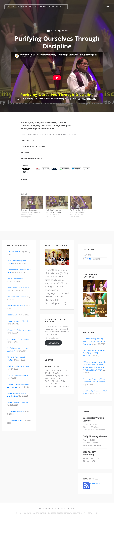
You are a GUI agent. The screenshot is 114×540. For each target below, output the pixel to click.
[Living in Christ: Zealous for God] (101, 286)
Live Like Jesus (13, 252)
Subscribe (53, 342)
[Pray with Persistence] (101, 311)
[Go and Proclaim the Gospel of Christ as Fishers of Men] (89, 311)
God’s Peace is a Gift (15, 420)
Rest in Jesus (12, 315)
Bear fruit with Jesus (16, 306)
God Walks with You (15, 411)
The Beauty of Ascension (17, 375)
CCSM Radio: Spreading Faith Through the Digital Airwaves (94, 341)
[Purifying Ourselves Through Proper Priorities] (32, 202)
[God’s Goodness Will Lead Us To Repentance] (89, 286)
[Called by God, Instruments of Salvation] (101, 299)
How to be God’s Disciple (18, 321)
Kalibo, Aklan (52, 366)
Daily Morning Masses (95, 436)
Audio (65, 31)
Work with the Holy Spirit (18, 366)
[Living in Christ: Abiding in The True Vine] (89, 299)
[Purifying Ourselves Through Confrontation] (81, 202)
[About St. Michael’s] (57, 257)
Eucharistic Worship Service (94, 419)
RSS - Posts (95, 483)
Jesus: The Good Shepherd (18, 402)
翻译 (91, 259)
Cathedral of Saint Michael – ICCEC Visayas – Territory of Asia (36, 7)
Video (53, 31)
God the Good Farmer (16, 297)
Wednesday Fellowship (89, 453)
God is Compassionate (16, 279)
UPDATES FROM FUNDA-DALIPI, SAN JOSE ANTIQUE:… (94, 353)
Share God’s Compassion (18, 339)
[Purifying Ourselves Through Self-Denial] (57, 202)
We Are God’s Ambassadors (19, 330)
